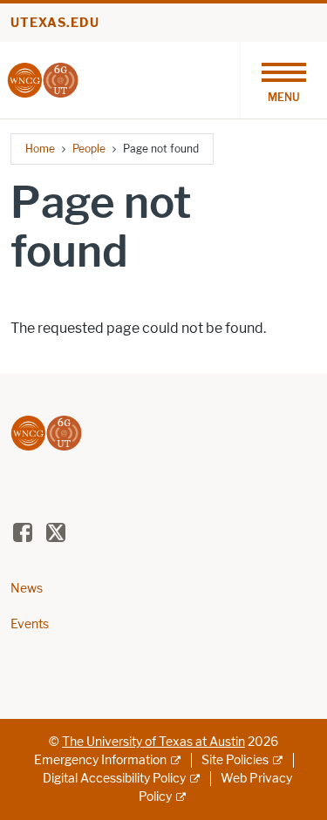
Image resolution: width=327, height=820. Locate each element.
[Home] (42, 79)
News (26, 588)
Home (40, 148)
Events (29, 624)
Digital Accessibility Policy (114, 778)
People (89, 148)
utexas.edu (54, 23)
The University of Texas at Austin (153, 742)
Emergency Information (100, 760)
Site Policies (235, 760)
